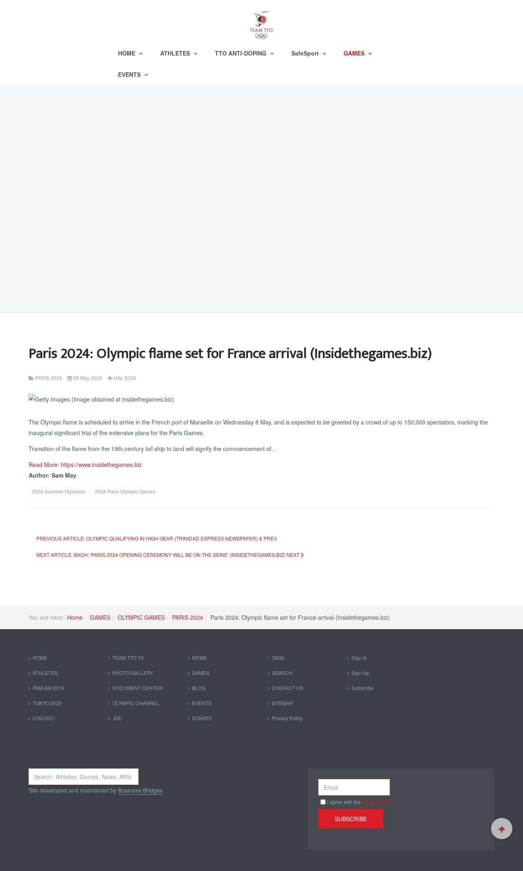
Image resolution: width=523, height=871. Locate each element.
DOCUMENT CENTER (137, 687)
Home (75, 617)
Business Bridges (140, 790)
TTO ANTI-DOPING (241, 53)
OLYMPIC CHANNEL (135, 702)
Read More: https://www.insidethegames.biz (85, 464)
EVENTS (130, 74)
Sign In (359, 657)
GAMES (355, 53)
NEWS (199, 657)
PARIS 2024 (187, 617)
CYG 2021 (44, 718)
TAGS (278, 657)
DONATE (202, 718)
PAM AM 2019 (48, 687)
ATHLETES (176, 53)
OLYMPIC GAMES (141, 617)
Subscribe (362, 687)
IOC (117, 718)
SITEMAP (282, 702)
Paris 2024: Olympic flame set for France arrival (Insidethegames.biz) (230, 354)
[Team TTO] (261, 21)
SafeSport (305, 53)
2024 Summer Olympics (59, 491)
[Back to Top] (501, 828)
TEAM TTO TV (128, 657)
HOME (127, 53)
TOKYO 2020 (47, 702)
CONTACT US (287, 687)
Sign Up (360, 672)
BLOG (199, 687)
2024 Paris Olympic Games (125, 491)
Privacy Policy (287, 718)
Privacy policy (377, 801)
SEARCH (282, 672)
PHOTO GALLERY (132, 672)
